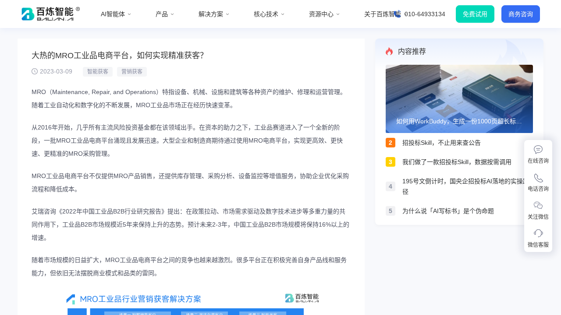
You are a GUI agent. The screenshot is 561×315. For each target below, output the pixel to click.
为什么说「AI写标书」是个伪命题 (448, 210)
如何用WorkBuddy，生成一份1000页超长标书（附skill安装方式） (459, 122)
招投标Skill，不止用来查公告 (441, 142)
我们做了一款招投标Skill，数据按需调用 (456, 161)
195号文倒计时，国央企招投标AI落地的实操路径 (465, 186)
